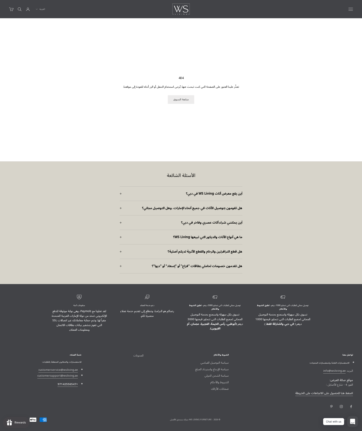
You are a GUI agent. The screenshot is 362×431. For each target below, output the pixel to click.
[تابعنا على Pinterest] (331, 406)
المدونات (138, 356)
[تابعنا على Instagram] (341, 406)
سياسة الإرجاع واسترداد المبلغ (212, 369)
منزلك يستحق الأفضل (179, 419)
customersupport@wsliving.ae (57, 376)
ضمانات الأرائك (220, 389)
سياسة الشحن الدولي (216, 376)
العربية (42, 9)
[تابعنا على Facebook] (351, 406)
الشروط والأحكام (219, 382)
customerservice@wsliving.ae (58, 370)
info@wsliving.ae (334, 371)
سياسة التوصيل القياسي (214, 363)
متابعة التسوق (181, 99)
